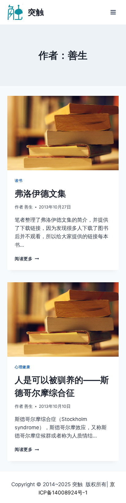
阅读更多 (26, 258)
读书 (18, 180)
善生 (28, 207)
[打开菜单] (113, 12)
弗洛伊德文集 (40, 193)
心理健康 (22, 367)
